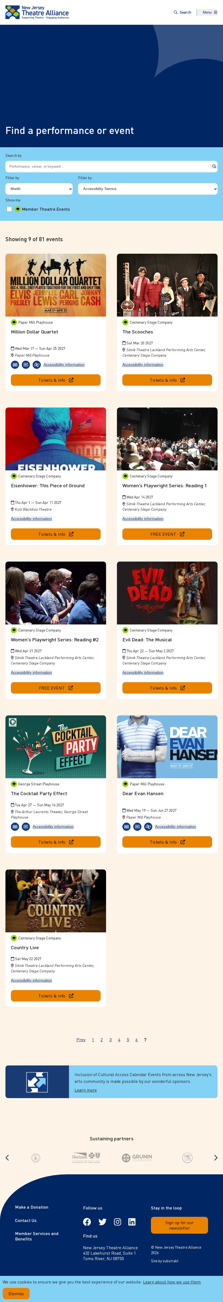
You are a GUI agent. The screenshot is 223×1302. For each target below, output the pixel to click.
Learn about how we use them (172, 1282)
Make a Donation (31, 1207)
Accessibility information (64, 364)
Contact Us (25, 1220)
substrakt (170, 1260)
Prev (80, 1039)
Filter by (12, 177)
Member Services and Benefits (36, 1236)
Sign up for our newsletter (179, 1225)
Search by (13, 155)
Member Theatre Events (46, 209)
